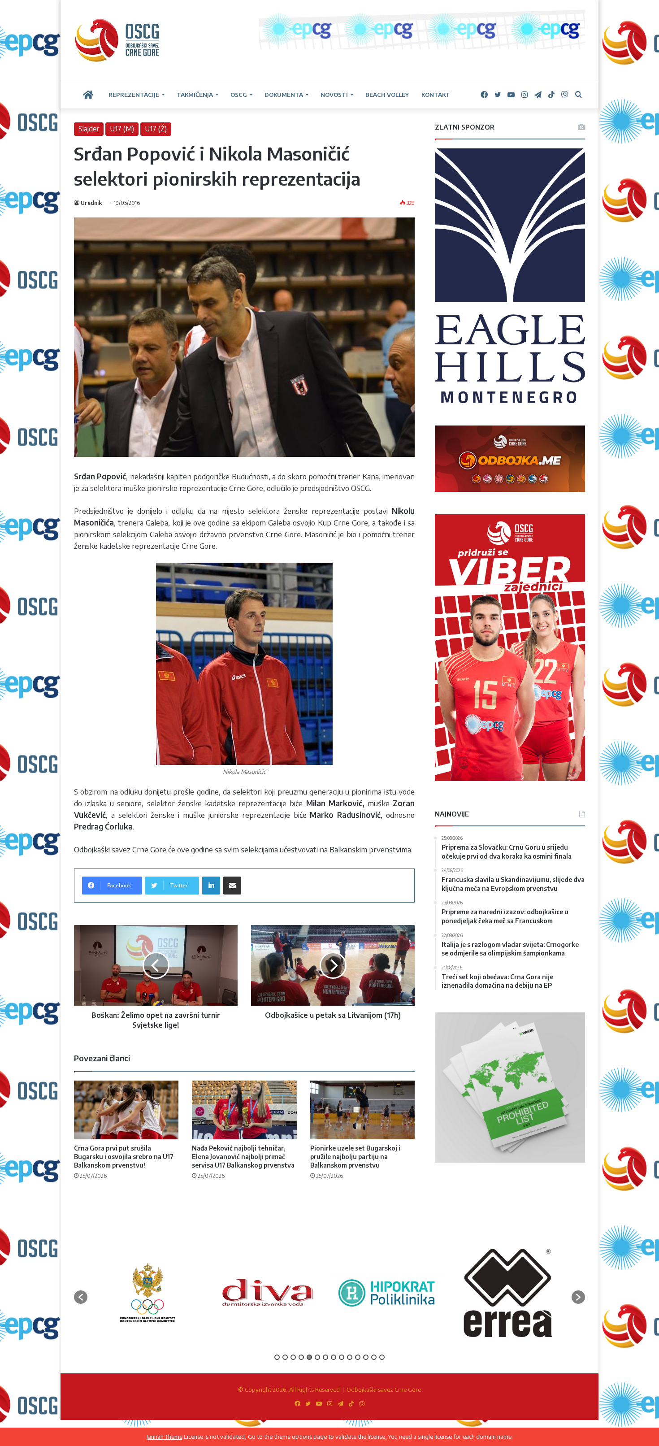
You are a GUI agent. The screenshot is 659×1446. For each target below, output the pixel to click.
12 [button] (366, 1357)
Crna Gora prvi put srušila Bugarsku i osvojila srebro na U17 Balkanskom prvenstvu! (123, 1156)
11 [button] (357, 1357)
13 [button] (374, 1357)
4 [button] (301, 1357)
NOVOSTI (334, 94)
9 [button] (341, 1357)
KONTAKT (435, 94)
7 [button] (325, 1357)
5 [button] (309, 1357)
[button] (80, 1297)
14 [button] (382, 1357)
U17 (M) (122, 128)
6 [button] (317, 1357)
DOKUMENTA (283, 94)
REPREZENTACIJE (133, 94)
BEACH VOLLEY (387, 94)
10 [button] (349, 1357)
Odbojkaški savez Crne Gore (384, 1389)
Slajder (88, 128)
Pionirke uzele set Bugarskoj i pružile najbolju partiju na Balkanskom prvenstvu (355, 1156)
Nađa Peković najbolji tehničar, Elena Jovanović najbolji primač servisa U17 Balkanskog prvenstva (243, 1156)
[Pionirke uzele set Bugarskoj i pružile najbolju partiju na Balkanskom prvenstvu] (362, 1110)
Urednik (91, 203)
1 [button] (277, 1357)
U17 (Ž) (156, 128)
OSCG (238, 94)
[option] (147, 1292)
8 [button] (333, 1357)
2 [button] (285, 1357)
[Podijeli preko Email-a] (232, 886)
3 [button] (293, 1357)
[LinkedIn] (211, 886)
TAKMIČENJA (195, 94)
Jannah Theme (164, 1436)
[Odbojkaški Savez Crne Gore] (117, 40)
